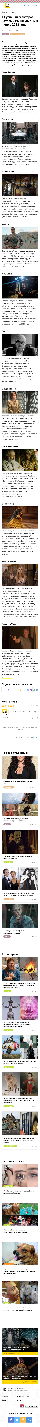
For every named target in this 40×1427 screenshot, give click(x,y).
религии (8, 1030)
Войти (19, 1400)
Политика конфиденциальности (18, 1390)
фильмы (8, 862)
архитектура (10, 1146)
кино (12, 12)
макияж (8, 1186)
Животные (9, 1264)
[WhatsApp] (33, 689)
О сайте (4, 1400)
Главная (4, 12)
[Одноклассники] (20, 689)
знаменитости (17, 34)
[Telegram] (36, 689)
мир (6, 1303)
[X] (28, 689)
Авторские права (23, 1396)
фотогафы (9, 1067)
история (8, 1106)
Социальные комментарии (27, 737)
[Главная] (7, 5)
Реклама (5, 1396)
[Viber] (31, 689)
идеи (7, 1225)
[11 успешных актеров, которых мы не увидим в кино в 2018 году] (20, 86)
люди (7, 991)
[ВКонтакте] (7, 689)
